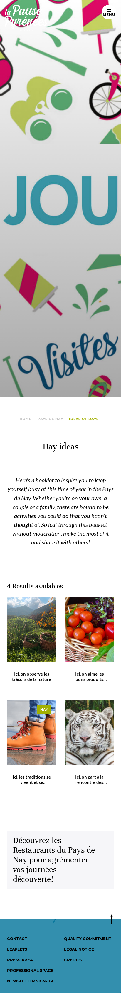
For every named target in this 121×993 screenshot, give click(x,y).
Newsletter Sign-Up (30, 981)
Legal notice (79, 949)
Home (25, 419)
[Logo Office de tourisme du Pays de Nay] (49, 18)
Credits (73, 959)
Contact (17, 938)
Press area (20, 959)
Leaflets (17, 949)
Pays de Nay (50, 419)
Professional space (30, 970)
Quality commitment (87, 938)
